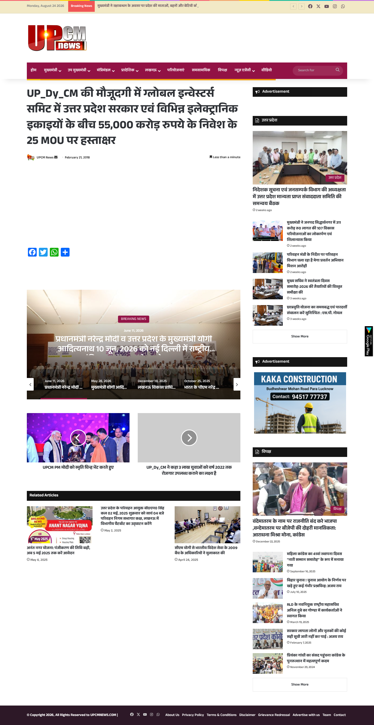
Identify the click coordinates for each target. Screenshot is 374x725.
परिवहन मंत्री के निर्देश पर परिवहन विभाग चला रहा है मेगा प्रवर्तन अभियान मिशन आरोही (315, 261)
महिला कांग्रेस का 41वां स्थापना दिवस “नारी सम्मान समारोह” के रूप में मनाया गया (315, 560)
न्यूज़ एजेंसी (243, 70)
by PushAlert (145, 24)
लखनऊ (151, 70)
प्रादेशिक (127, 70)
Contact (340, 715)
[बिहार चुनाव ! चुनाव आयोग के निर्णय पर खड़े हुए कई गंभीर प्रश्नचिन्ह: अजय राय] (268, 588)
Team (327, 715)
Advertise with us (306, 715)
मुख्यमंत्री (50, 70)
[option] (133, 344)
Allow (227, 18)
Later (198, 18)
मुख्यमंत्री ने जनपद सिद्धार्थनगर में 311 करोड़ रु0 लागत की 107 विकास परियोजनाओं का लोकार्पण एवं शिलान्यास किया (314, 232)
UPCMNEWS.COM (103, 715)
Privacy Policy (193, 715)
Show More (300, 337)
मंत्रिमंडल (104, 70)
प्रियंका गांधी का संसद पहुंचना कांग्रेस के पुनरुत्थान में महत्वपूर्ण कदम (316, 659)
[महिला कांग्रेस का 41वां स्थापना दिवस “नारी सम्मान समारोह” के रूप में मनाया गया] (268, 562)
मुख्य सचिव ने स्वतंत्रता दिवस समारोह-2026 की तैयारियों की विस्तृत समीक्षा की (314, 287)
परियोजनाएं (175, 70)
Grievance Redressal (274, 715)
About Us (172, 715)
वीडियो (266, 70)
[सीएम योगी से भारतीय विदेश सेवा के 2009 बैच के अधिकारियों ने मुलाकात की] (207, 524)
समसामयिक (201, 70)
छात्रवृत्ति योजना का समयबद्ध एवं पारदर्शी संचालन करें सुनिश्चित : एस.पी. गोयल (317, 311)
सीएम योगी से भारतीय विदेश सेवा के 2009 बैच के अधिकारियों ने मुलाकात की (206, 551)
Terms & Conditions (222, 715)
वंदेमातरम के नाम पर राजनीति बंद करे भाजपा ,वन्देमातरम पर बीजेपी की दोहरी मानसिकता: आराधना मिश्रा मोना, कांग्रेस (295, 529)
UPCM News (45, 158)
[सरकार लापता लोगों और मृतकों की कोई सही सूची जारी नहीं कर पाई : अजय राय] (268, 639)
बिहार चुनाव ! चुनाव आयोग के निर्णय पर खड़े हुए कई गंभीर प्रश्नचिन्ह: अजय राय (316, 584)
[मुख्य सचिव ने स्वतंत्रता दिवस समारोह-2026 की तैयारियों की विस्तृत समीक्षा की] (268, 289)
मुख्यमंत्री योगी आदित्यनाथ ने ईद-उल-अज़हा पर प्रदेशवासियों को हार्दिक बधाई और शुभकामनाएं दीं (133, 345)
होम (33, 70)
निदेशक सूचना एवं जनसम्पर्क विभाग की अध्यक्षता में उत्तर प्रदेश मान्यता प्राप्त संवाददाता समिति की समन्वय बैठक (299, 197)
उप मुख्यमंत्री (77, 70)
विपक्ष (222, 70)
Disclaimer (247, 715)
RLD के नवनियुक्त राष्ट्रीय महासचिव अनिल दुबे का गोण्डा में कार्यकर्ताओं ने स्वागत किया (314, 611)
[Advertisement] (133, 205)
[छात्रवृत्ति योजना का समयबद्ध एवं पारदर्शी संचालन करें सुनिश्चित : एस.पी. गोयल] (268, 315)
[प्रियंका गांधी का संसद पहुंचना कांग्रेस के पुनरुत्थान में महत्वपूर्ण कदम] (268, 663)
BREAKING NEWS (133, 319)
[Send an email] (55, 158)
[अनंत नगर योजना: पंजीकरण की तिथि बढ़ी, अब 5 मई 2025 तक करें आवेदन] (60, 524)
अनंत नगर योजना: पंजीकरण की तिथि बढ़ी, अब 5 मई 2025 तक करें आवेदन (58, 551)
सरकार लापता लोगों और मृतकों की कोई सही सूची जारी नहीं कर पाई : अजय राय (316, 634)
